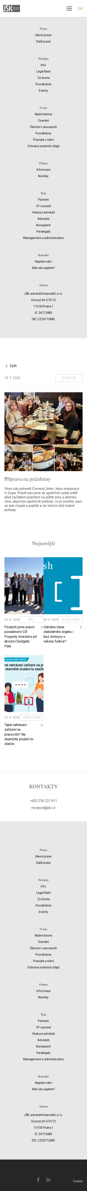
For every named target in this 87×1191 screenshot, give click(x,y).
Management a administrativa (43, 238)
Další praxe (43, 41)
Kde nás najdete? (43, 268)
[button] (69, 8)
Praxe (43, 29)
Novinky (43, 59)
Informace (43, 169)
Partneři (43, 199)
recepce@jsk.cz (43, 808)
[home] (10, 8)
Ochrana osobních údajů (43, 146)
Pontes (43, 163)
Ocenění (43, 120)
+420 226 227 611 (43, 801)
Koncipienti (43, 225)
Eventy (43, 90)
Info (43, 65)
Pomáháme (43, 84)
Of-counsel (43, 206)
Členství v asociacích (43, 127)
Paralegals (43, 231)
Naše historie (43, 114)
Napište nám (43, 261)
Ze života (43, 78)
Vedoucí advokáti (43, 212)
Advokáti (43, 218)
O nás (43, 108)
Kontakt (43, 255)
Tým (43, 193)
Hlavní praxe (43, 35)
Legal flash (43, 71)
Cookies (78, 1180)
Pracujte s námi (43, 139)
